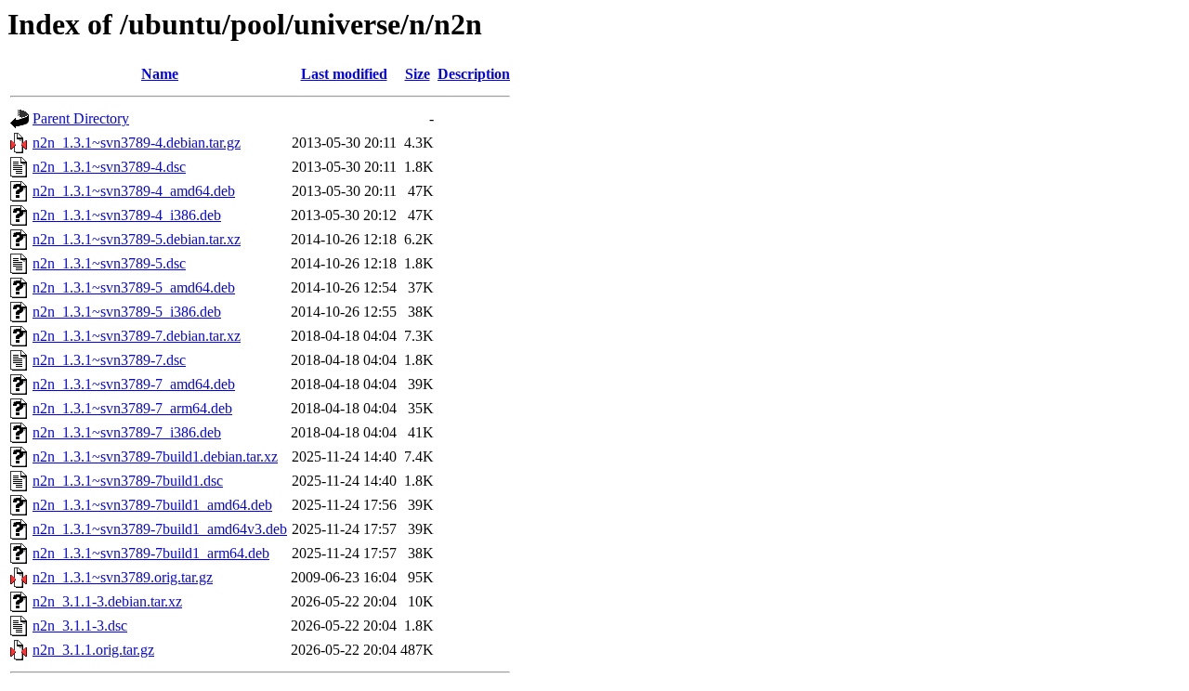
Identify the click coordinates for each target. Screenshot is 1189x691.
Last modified (344, 74)
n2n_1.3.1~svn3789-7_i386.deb (127, 432)
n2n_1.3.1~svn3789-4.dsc (109, 167)
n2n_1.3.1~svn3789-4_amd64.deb (134, 191)
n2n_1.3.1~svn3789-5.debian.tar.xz (137, 239)
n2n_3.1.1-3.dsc (80, 625)
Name (159, 74)
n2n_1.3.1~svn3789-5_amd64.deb (134, 287)
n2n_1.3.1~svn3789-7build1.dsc (128, 481)
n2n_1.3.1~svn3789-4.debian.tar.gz (137, 142)
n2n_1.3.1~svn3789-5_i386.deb (127, 311)
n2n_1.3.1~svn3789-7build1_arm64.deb (151, 553)
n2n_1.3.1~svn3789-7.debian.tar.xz (137, 336)
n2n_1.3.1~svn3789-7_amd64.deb (134, 384)
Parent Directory (81, 118)
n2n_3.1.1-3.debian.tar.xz (107, 601)
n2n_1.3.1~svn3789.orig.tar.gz (123, 577)
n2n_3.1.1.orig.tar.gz (93, 650)
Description (474, 74)
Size (417, 74)
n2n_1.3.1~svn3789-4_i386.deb (127, 215)
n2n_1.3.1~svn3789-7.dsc (109, 360)
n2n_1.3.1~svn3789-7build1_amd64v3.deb (160, 529)
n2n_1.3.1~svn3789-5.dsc (109, 263)
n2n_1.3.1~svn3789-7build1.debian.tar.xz (155, 456)
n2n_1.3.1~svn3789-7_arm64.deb (132, 408)
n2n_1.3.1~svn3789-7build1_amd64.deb (152, 505)
